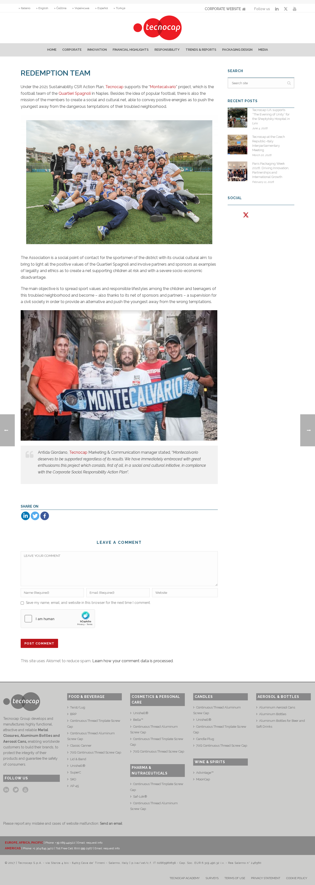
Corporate (71, 49)
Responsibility (167, 49)
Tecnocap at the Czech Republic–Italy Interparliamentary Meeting (268, 143)
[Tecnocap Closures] (157, 27)
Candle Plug (205, 739)
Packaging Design (237, 49)
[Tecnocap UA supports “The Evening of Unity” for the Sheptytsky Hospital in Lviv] (237, 118)
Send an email (111, 823)
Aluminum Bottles (272, 714)
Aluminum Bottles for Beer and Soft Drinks (280, 723)
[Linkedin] (25, 516)
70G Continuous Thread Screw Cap (95, 752)
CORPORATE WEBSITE (223, 9)
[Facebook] (44, 516)
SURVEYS (212, 878)
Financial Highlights (131, 49)
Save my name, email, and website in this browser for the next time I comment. (88, 603)
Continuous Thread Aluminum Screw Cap (91, 736)
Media (263, 49)
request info (94, 842)
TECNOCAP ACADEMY (185, 878)
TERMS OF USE (234, 878)
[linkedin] (6, 790)
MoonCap (203, 779)
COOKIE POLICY (296, 878)
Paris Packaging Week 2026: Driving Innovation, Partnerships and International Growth (270, 170)
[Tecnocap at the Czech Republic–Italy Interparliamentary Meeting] (237, 144)
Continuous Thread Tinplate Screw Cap (93, 723)
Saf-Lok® (140, 796)
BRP (73, 714)
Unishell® (77, 766)
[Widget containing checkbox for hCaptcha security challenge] (58, 618)
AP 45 (74, 786)
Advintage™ (204, 772)
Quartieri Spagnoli (75, 93)
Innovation (97, 49)
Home (51, 49)
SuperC (75, 772)
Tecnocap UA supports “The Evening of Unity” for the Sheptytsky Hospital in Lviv (271, 116)
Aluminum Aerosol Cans (277, 707)
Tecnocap (114, 86)
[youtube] (25, 790)
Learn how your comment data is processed (132, 661)
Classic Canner (81, 745)
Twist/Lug (77, 707)
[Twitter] (35, 516)
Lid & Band (78, 759)
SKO (73, 779)
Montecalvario (163, 86)
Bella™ (138, 720)
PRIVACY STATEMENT (265, 878)
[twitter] (16, 790)
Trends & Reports (201, 49)
